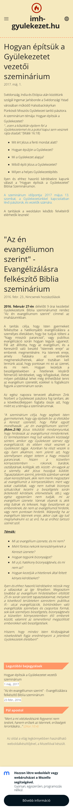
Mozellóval (47, 744)
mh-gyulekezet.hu (36, 22)
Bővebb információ (36, 800)
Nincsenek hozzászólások (43, 297)
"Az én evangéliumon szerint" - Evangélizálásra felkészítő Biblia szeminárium (35, 692)
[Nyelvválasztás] (66, 18)
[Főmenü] (6, 18)
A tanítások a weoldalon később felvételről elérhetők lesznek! (36, 213)
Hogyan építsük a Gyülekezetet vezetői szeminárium (30, 677)
